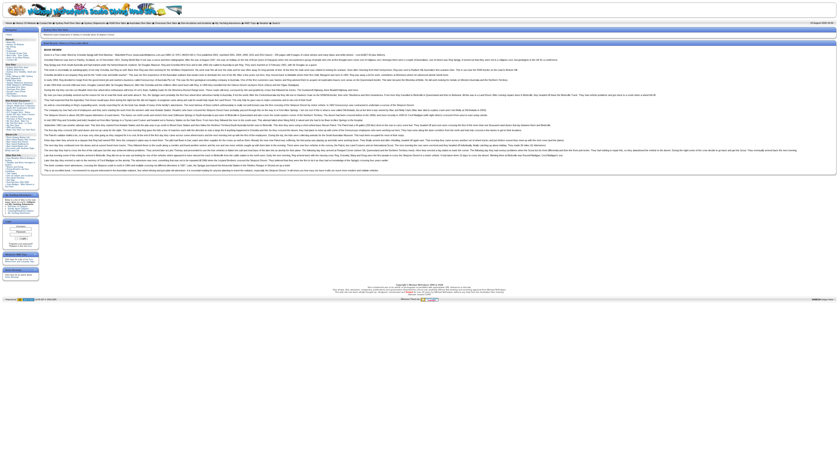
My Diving (11, 47)
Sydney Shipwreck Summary (20, 83)
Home (9, 23)
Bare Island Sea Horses (17, 142)
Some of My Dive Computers (20, 103)
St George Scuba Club (17, 53)
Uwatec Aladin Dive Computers (21, 106)
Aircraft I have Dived (16, 91)
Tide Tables (12, 173)
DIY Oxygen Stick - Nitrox (18, 112)
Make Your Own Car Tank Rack (21, 130)
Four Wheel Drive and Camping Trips (19, 260)
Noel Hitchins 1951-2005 (18, 182)
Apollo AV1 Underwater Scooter (21, 108)
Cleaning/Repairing (21, 211)
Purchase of (18, 206)
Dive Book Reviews (15, 178)
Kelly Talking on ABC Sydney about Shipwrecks (19, 77)
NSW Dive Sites (117, 23)
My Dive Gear (13, 125)
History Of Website (26, 23)
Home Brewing (11, 277)
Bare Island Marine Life (17, 146)
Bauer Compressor (15, 110)
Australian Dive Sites (140, 23)
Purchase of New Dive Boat (19, 119)
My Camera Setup (15, 117)
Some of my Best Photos (18, 58)
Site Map (11, 180)
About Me (11, 42)
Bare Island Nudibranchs (18, 144)
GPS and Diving (14, 128)
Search (276, 23)
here (30, 246)
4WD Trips (250, 23)
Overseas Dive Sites (166, 23)
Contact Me (46, 23)
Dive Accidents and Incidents (196, 23)
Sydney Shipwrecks (95, 23)
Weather (264, 23)
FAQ (9, 49)
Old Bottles (12, 94)
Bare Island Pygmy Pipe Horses (21, 140)
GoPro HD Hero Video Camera (21, 114)
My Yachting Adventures (228, 23)
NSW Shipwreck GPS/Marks (20, 85)
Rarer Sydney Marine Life (18, 137)
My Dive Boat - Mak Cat (18, 121)
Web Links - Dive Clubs (17, 55)
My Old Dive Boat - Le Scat (19, 123)
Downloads (12, 51)
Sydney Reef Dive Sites (68, 23)
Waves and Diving (15, 167)
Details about (18, 209)
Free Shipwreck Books (17, 96)
